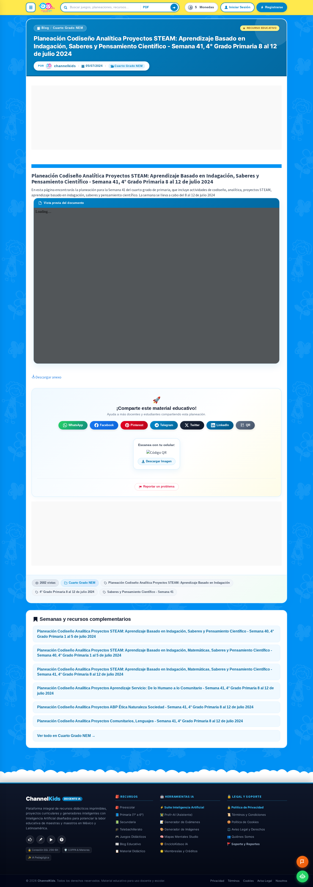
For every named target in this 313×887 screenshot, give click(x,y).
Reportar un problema (158, 486)
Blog (45, 28)
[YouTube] (51, 839)
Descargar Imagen (159, 461)
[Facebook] (30, 839)
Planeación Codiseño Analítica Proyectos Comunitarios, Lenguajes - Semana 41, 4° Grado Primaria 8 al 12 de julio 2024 (140, 721)
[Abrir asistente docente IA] (302, 876)
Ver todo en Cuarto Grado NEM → (66, 736)
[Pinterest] (40, 839)
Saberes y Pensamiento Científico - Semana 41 (140, 592)
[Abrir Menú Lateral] (31, 7)
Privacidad (217, 880)
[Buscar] (174, 7)
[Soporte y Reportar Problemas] (302, 862)
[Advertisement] (156, 117)
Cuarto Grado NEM (68, 28)
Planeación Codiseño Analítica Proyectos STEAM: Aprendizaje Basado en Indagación (169, 582)
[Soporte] (62, 839)
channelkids (65, 66)
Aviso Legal (264, 880)
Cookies (248, 880)
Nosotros (281, 880)
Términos (233, 880)
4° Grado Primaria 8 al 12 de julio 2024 (67, 592)
